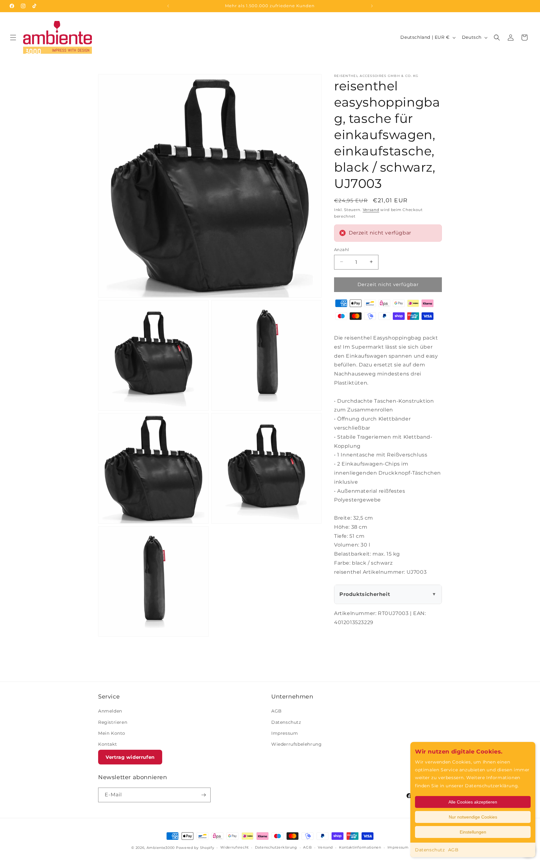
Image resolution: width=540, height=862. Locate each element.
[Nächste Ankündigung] (372, 6)
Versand (371, 209)
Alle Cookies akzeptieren (472, 801)
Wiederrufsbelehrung (296, 744)
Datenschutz (430, 850)
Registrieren (112, 722)
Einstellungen (473, 831)
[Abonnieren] (203, 795)
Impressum (284, 733)
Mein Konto (111, 733)
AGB (453, 850)
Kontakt (107, 744)
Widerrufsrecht (234, 847)
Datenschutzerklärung (276, 847)
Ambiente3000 (161, 847)
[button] (13, 37)
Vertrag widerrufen (130, 757)
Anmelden (110, 711)
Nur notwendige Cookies (473, 816)
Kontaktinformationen (360, 847)
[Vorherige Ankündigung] (168, 6)
